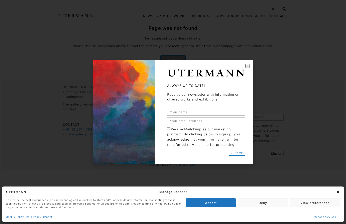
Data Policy (33, 216)
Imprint (47, 216)
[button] (338, 192)
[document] (173, 112)
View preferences (315, 203)
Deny (263, 203)
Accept (211, 203)
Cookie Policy (15, 216)
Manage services (325, 216)
